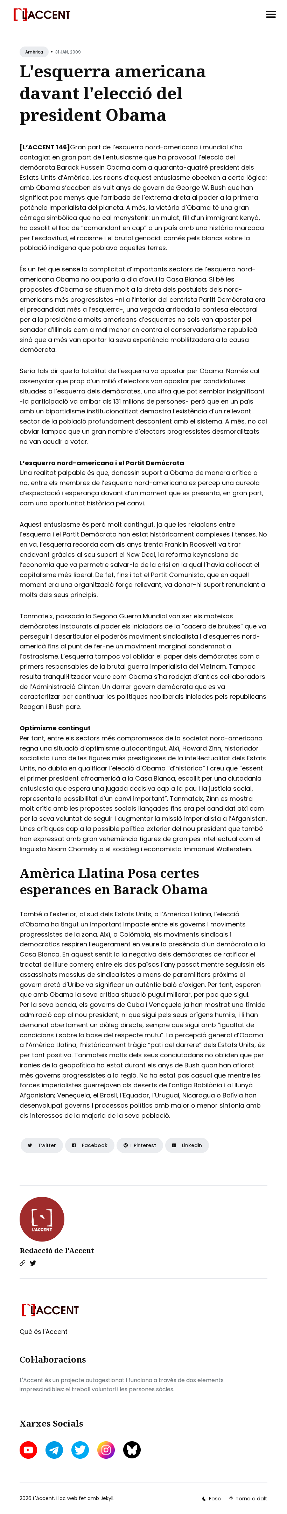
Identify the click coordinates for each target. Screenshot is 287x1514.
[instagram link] (106, 1450)
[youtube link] (29, 1450)
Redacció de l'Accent (57, 1250)
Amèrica (34, 52)
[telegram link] (54, 1450)
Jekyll (106, 1498)
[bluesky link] (132, 1450)
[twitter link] (80, 1450)
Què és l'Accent (44, 1331)
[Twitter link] (33, 1263)
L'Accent (43, 1498)
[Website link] (22, 1263)
